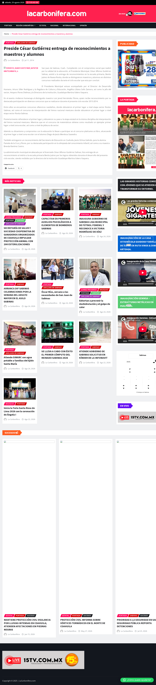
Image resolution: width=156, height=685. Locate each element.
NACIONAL (54, 25)
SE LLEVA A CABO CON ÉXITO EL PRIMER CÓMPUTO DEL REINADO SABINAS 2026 (57, 354)
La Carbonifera (14, 60)
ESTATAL (42, 25)
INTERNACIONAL (69, 25)
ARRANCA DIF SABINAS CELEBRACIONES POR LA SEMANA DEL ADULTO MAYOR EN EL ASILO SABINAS (17, 295)
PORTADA (8, 25)
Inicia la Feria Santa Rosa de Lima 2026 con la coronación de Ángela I (19, 411)
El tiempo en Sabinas (143, 392)
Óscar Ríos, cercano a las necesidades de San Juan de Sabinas (56, 295)
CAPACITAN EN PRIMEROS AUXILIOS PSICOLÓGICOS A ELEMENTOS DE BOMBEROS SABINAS (56, 223)
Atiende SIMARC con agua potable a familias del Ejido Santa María (19, 360)
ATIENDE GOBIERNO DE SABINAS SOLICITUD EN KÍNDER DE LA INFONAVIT (93, 354)
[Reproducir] (121, 224)
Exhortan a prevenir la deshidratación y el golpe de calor (94, 304)
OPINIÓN (83, 25)
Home (6, 34)
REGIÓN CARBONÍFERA (25, 25)
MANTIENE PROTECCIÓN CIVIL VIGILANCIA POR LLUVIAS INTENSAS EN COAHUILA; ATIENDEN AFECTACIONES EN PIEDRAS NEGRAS (27, 624)
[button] (137, 680)
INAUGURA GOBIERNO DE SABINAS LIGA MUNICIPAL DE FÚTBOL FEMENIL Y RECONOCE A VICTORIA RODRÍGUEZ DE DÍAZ (93, 225)
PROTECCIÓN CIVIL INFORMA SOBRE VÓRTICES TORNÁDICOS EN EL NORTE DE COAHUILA (82, 623)
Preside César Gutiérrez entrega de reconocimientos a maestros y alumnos (42, 34)
